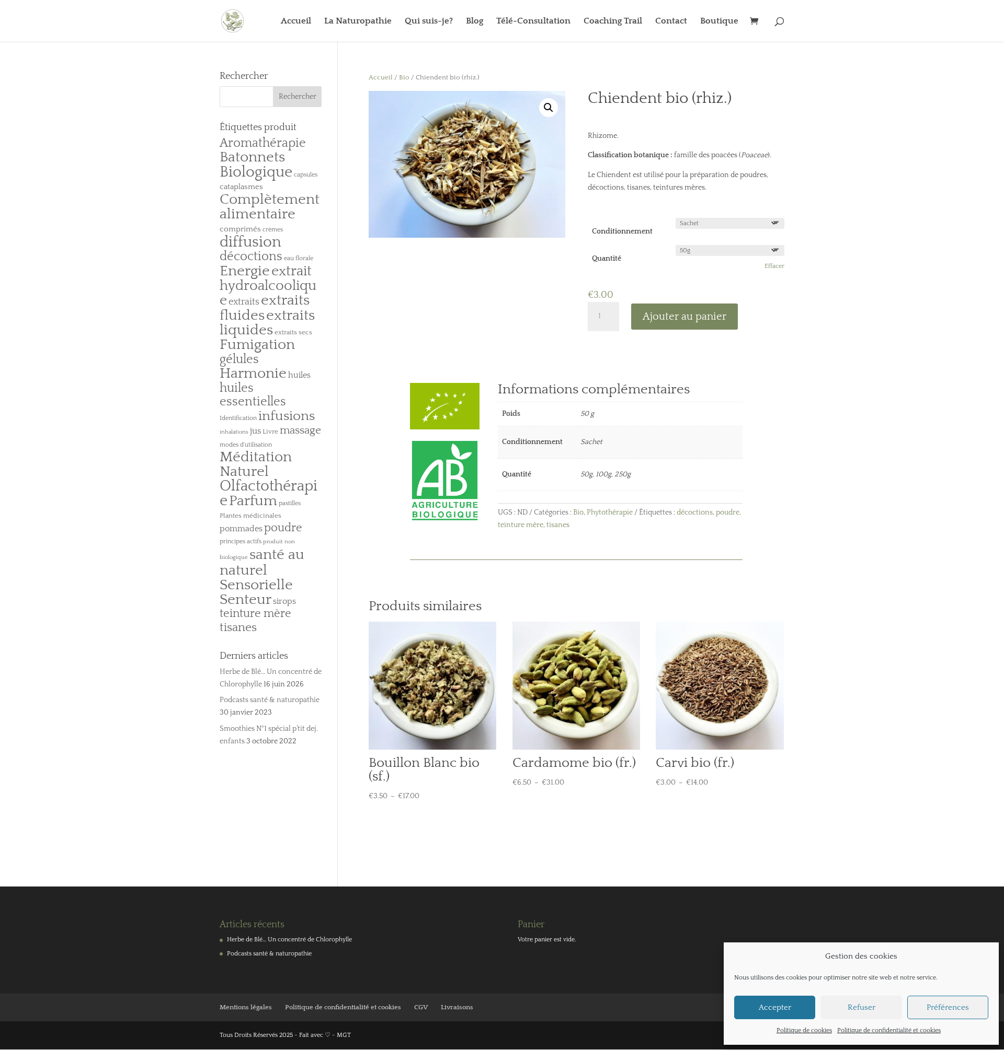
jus (255, 431)
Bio (404, 77)
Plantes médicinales (250, 515)
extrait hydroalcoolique (268, 285)
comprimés (240, 229)
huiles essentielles (253, 395)
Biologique (256, 172)
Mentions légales (246, 1007)
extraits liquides (267, 323)
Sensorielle (256, 585)
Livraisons (457, 1007)
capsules (305, 174)
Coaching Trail (613, 21)
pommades (241, 528)
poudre (727, 512)
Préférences (948, 1007)
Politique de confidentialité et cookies (889, 1030)
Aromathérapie (263, 143)
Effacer (774, 266)
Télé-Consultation (533, 21)
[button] (548, 107)
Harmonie (253, 373)
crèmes (273, 229)
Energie (245, 271)
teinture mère (520, 525)
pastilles (290, 503)
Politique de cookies (804, 1030)
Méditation (256, 457)
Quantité (606, 258)
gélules (239, 359)
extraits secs (293, 332)
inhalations (234, 432)
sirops (284, 601)
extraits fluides (265, 308)
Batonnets (252, 157)
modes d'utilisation (246, 444)
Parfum (253, 501)
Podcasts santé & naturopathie (270, 700)
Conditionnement (622, 231)
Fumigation (257, 345)
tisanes (557, 525)
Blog (474, 21)
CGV (421, 1007)
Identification (238, 418)
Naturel (244, 471)
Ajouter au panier (684, 316)
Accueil (296, 21)
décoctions (695, 512)
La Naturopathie (358, 21)
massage (300, 430)
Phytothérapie (610, 512)
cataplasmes (241, 186)
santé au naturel (262, 562)
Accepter (775, 1007)
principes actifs (240, 541)
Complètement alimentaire (270, 207)
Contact (671, 21)
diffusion (250, 242)
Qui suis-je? (429, 21)
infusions (286, 416)
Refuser (861, 1007)
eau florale (298, 258)
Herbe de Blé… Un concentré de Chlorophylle (289, 939)
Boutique (719, 21)
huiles (299, 375)
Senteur (245, 600)
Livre (270, 431)
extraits (244, 302)
